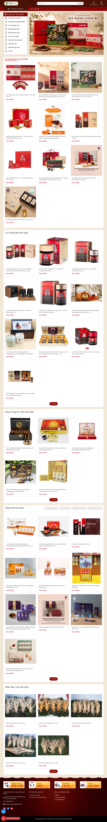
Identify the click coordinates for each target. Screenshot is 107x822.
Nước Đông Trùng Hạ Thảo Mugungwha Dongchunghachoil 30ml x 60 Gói (83, 449)
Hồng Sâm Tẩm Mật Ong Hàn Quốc (97, 508)
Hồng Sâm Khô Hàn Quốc (79, 508)
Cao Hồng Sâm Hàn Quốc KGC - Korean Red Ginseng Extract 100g (51, 269)
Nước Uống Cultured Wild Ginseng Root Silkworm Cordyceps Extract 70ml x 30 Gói (52, 490)
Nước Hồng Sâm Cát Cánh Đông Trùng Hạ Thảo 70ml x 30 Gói (20, 95)
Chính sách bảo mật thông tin (38, 797)
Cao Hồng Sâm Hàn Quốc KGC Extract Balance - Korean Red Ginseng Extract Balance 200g (19, 269)
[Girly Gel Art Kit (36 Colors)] (20, 77)
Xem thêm (53, 403)
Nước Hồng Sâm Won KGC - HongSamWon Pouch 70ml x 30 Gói (19, 178)
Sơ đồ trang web (60, 799)
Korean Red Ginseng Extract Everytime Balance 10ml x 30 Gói (86, 137)
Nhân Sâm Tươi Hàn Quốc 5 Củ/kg (48, 723)
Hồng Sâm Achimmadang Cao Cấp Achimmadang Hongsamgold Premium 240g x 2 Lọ (85, 311)
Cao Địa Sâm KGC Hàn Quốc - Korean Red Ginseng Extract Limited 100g (86, 352)
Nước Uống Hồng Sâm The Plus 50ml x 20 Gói (51, 627)
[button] (101, 33)
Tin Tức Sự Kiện (34, 9)
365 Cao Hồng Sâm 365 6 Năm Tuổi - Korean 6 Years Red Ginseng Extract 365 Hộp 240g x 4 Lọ (53, 352)
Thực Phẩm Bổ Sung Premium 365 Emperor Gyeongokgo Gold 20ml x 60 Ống (18, 490)
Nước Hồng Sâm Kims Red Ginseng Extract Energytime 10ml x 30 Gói (84, 178)
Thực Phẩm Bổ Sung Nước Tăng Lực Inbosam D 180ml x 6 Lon (52, 586)
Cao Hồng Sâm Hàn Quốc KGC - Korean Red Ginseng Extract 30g (84, 269)
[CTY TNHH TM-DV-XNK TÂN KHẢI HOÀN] (11, 3)
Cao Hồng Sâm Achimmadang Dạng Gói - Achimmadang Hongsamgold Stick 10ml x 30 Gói (19, 545)
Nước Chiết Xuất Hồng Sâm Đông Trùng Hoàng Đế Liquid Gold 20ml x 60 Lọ (19, 449)
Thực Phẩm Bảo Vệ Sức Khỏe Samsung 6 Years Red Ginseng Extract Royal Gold (20, 394)
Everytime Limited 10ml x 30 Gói (81, 544)
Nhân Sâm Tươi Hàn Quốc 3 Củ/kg (48, 763)
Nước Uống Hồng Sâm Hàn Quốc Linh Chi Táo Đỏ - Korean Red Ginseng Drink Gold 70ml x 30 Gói (53, 95)
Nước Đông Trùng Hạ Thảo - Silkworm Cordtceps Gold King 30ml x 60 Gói (52, 449)
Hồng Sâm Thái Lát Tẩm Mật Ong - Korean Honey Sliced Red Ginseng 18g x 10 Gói (19, 669)
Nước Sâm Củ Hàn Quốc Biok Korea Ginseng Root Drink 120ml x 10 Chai (19, 586)
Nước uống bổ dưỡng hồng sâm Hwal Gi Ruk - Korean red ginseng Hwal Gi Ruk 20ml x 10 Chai (53, 178)
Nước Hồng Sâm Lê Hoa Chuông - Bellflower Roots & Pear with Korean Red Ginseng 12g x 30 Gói (20, 628)
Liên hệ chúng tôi (60, 797)
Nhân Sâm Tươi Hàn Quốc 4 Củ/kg (15, 723)
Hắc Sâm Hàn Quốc (65, 508)
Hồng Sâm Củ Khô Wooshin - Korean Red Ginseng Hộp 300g (85, 586)
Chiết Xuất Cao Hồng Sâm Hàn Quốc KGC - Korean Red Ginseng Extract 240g (53, 311)
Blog (57, 795)
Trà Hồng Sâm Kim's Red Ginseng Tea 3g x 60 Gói (19, 219)
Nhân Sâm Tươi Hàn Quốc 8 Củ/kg (15, 763)
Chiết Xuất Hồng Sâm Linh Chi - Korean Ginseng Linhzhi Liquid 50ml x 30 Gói (19, 137)
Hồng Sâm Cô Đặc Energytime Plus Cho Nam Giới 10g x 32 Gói (85, 628)
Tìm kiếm (80, 3)
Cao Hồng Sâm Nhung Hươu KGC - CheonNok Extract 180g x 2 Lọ (18, 311)
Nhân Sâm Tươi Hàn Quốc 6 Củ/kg (81, 723)
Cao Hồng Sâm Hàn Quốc (51, 508)
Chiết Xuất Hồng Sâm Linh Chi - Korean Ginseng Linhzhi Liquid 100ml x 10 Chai (52, 545)
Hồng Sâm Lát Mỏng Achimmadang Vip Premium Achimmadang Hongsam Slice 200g (52, 137)
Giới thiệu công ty (35, 795)
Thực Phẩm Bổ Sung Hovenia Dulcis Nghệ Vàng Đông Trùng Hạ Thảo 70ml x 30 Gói (85, 95)
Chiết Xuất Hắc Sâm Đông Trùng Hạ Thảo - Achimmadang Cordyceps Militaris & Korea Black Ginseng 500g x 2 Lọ (19, 353)
